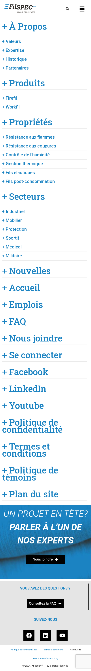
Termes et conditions (53, 649)
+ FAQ (14, 321)
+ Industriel (13, 211)
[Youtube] (62, 635)
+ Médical (12, 247)
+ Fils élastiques (18, 172)
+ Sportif (10, 238)
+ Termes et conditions (26, 450)
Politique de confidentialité (23, 649)
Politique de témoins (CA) (45, 658)
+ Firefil (9, 98)
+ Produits (23, 83)
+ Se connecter (32, 355)
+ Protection (14, 229)
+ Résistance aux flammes (28, 137)
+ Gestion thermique (22, 163)
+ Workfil (11, 107)
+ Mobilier (12, 220)
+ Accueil (21, 287)
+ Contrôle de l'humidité (26, 155)
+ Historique (14, 59)
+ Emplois (22, 304)
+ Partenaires (15, 68)
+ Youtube (23, 405)
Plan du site (75, 649)
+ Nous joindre (32, 338)
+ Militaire (12, 256)
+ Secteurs (23, 196)
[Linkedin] (45, 635)
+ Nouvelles (26, 270)
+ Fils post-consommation (28, 181)
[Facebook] (28, 635)
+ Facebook (25, 371)
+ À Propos (24, 26)
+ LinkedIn (24, 388)
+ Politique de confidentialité (32, 426)
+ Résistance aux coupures (29, 146)
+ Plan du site (30, 494)
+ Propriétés (27, 122)
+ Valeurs (11, 41)
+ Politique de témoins (30, 474)
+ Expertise (13, 50)
